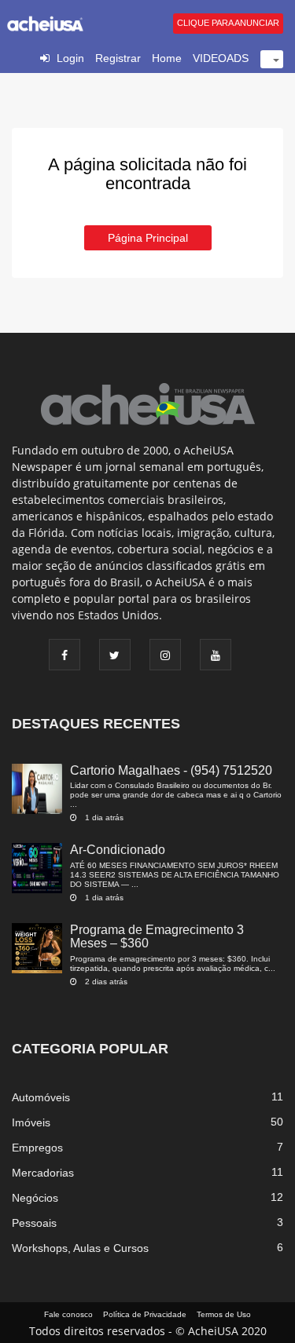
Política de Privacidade (144, 1314)
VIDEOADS (221, 58)
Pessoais (34, 1223)
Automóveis (41, 1097)
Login (70, 58)
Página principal (148, 238)
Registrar (118, 58)
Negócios (35, 1198)
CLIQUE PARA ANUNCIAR (228, 22)
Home (167, 58)
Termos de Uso (224, 1314)
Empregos (37, 1147)
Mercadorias (43, 1172)
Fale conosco (68, 1314)
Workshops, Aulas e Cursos (80, 1248)
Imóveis (31, 1122)
